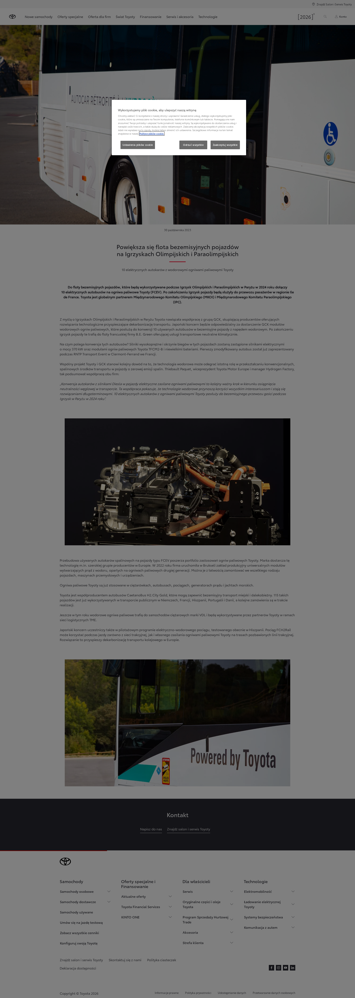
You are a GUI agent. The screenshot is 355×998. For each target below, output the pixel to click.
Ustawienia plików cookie (138, 144)
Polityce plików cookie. (151, 133)
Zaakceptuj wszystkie (225, 144)
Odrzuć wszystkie (193, 144)
